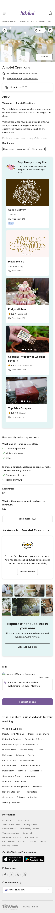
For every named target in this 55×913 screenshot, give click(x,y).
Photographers (9, 760)
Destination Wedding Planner (15, 786)
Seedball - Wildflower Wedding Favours (26, 358)
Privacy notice (30, 824)
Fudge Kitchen (17, 309)
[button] (27, 557)
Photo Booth (8, 771)
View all (44, 56)
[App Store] (12, 861)
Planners (22, 771)
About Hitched (32, 837)
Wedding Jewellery (11, 802)
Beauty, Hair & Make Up (13, 734)
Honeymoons (30, 776)
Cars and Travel (9, 765)
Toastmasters (30, 792)
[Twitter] (11, 874)
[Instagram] (24, 874)
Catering (20, 755)
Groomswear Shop (11, 776)
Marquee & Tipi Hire (30, 765)
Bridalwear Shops (10, 744)
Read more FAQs (27, 518)
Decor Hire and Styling (38, 734)
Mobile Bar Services (11, 739)
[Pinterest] (18, 874)
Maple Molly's (16, 261)
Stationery (7, 755)
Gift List (43, 841)
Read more (8, 143)
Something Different (34, 739)
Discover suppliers (27, 646)
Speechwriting (26, 749)
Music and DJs (9, 749)
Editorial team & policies (13, 841)
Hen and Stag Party (11, 792)
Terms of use (23, 820)
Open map (44, 677)
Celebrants (7, 797)
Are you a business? (11, 837)
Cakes (40, 749)
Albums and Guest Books (14, 781)
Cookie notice (9, 829)
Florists (31, 755)
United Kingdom (16, 890)
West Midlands (9, 21)
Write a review (27, 571)
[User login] (51, 13)
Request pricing (27, 701)
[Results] (4, 30)
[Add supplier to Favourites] (50, 30)
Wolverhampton (27, 21)
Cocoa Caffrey (17, 210)
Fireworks (37, 786)
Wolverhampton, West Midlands (22, 78)
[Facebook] (5, 874)
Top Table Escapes (19, 408)
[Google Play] (34, 861)
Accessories (36, 771)
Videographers (27, 760)
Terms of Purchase (11, 824)
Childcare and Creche (27, 797)
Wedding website (10, 845)
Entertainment (29, 744)
